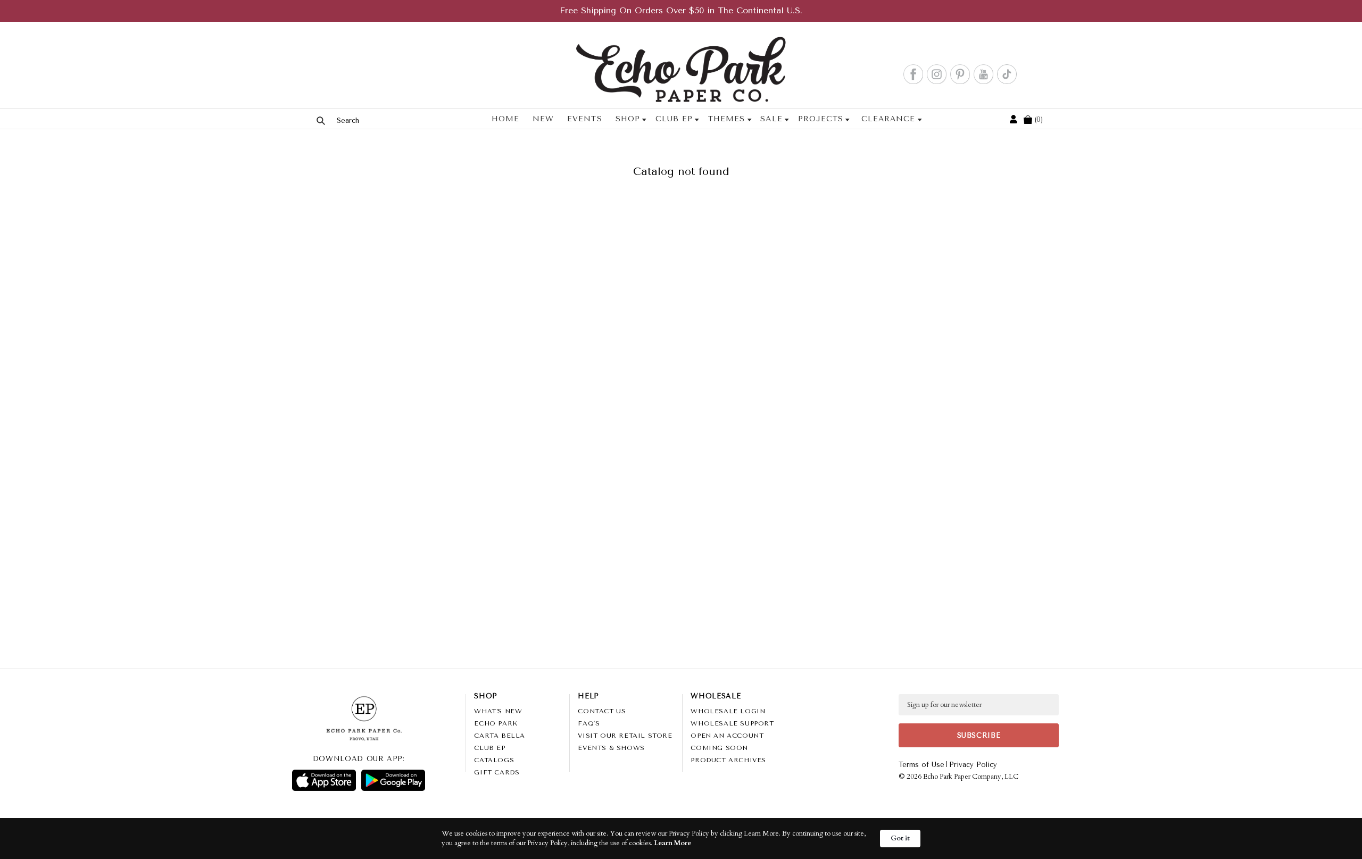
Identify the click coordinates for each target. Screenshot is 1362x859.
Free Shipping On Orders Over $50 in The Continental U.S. (681, 10)
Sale (771, 118)
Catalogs (494, 760)
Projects (820, 118)
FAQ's (589, 723)
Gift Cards (496, 772)
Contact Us (602, 711)
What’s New (498, 711)
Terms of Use (921, 765)
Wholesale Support (732, 723)
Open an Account (727, 735)
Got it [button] (900, 838)
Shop (628, 118)
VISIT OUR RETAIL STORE (625, 735)
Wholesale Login (728, 711)
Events (584, 118)
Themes (726, 118)
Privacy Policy (973, 765)
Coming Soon (719, 748)
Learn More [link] (672, 843)
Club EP (674, 118)
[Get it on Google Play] (393, 780)
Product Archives (728, 760)
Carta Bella (499, 735)
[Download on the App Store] (324, 780)
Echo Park (495, 723)
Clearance (888, 118)
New (543, 118)
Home (505, 118)
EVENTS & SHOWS (611, 748)
